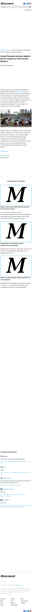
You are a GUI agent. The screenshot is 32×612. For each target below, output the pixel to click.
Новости (2, 598)
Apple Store (7, 155)
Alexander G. (6, 500)
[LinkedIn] (28, 4)
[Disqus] (16, 316)
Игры (1, 601)
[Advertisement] (16, 29)
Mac (1, 603)
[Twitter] (26, 4)
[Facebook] (24, 4)
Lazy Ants (18, 585)
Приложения (24, 601)
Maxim (4, 467)
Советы (13, 598)
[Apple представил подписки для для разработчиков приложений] (16, 231)
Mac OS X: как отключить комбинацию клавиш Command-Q (13, 472)
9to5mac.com (4, 151)
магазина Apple (20, 91)
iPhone (2, 605)
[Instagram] (30, 4)
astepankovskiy (7, 478)
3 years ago (18, 485)
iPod (12, 601)
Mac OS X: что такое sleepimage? (8, 485)
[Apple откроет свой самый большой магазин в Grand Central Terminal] (16, 195)
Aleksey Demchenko (8, 489)
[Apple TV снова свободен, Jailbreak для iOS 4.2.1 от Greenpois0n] (16, 266)
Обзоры (23, 603)
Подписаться (28, 10)
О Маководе (14, 605)
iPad (22, 598)
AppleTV (13, 603)
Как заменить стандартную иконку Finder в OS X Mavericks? (14, 461)
